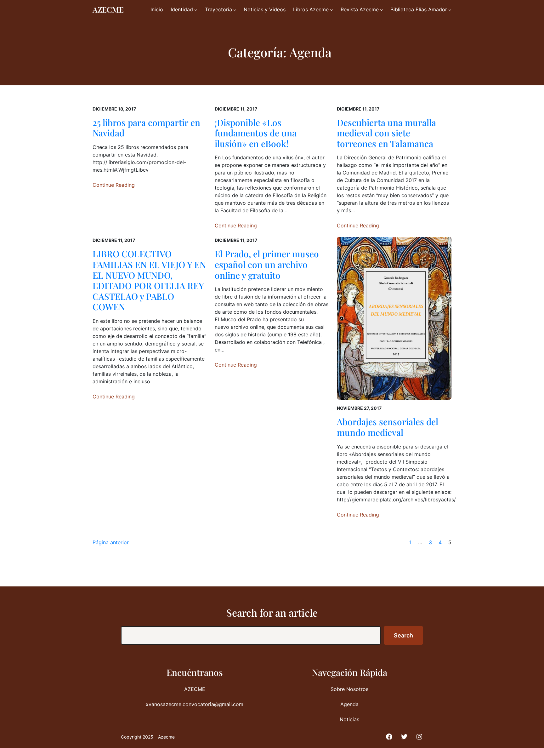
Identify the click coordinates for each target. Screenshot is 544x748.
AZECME (108, 9)
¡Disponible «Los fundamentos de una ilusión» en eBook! (256, 133)
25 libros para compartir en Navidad (146, 127)
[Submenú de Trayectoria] (234, 9)
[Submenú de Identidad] (195, 9)
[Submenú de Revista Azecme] (381, 9)
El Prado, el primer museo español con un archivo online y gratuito (267, 264)
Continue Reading (114, 185)
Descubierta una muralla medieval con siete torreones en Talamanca (386, 133)
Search (403, 635)
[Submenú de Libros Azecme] (331, 9)
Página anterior (111, 542)
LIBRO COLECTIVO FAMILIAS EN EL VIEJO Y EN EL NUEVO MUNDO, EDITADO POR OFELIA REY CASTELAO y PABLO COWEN (149, 280)
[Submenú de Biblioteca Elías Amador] (449, 9)
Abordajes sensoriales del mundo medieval (387, 426)
